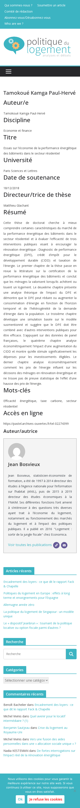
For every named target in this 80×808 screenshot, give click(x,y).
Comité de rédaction (18, 11)
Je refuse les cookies (45, 799)
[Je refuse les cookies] (75, 791)
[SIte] (56, 545)
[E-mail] (64, 545)
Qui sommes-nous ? (18, 5)
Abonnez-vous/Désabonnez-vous (27, 18)
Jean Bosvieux (24, 464)
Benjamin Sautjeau (16, 728)
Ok (20, 799)
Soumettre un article (51, 5)
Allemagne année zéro (18, 605)
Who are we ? (13, 23)
